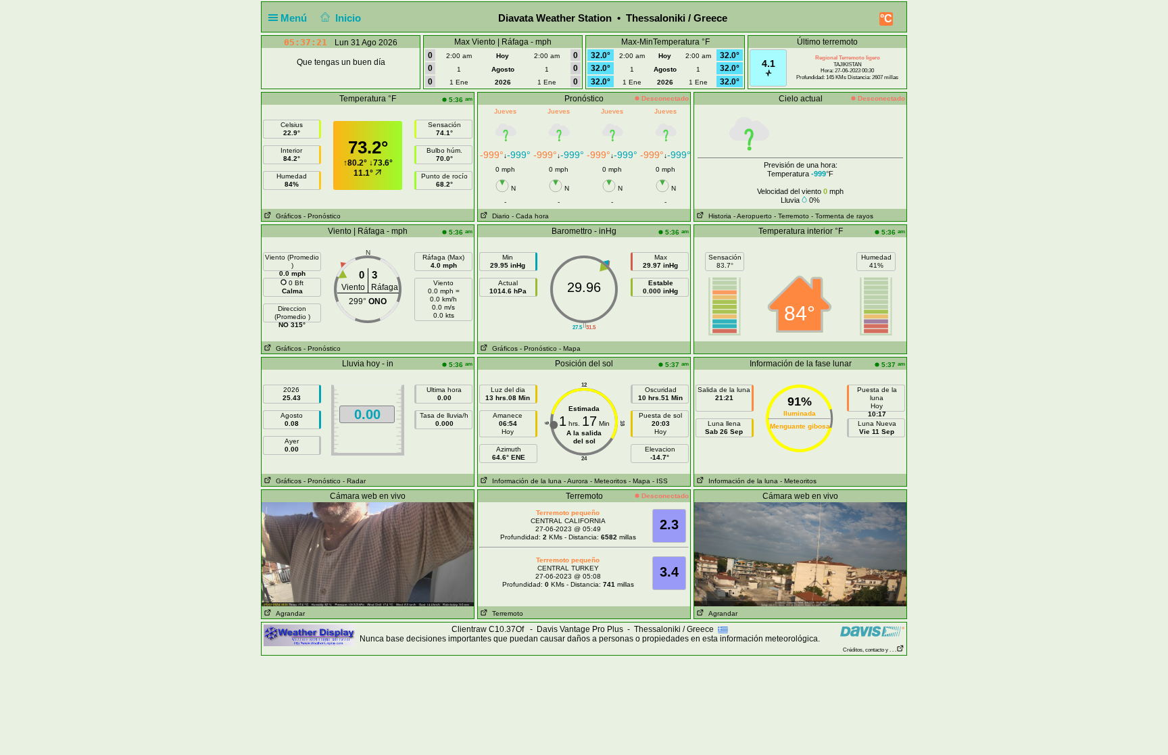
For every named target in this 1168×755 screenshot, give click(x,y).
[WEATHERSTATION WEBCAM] (368, 553)
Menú (295, 18)
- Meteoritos (608, 481)
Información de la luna (525, 481)
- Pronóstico (322, 216)
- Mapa (570, 348)
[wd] (309, 634)
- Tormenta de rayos (842, 216)
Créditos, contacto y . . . (869, 650)
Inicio (348, 18)
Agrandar (288, 613)
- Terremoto (791, 216)
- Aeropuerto (752, 216)
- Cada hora (530, 216)
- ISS (660, 481)
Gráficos (286, 216)
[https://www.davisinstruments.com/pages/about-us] (872, 631)
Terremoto (505, 613)
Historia (717, 216)
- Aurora (576, 481)
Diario (499, 216)
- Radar (354, 481)
